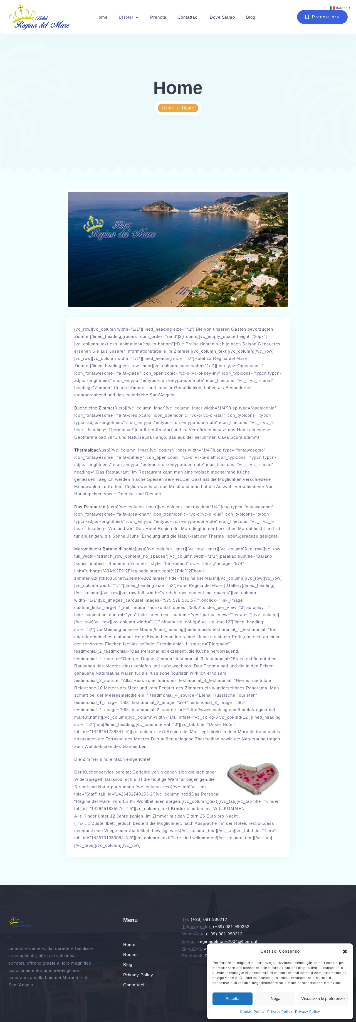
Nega (275, 998)
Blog (250, 17)
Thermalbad (86, 450)
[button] (345, 951)
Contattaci (188, 17)
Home (101, 17)
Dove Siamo (222, 17)
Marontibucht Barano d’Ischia (104, 549)
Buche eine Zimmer (94, 408)
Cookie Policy (252, 1012)
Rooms (130, 954)
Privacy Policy (279, 1012)
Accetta (232, 998)
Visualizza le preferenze (323, 998)
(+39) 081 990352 (231, 926)
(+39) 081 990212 (209, 919)
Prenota (158, 17)
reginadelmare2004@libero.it (228, 941)
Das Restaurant (90, 506)
